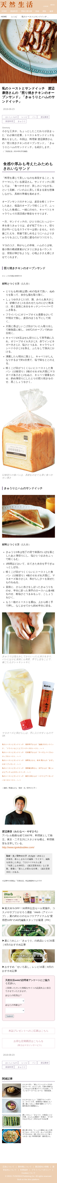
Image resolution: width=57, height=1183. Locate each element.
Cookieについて (28, 1173)
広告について (8, 1167)
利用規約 (24, 1170)
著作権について (25, 1167)
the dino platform (31, 1179)
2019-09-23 (9, 109)
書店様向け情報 (42, 1167)
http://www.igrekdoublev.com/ (18, 847)
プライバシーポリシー (41, 1170)
